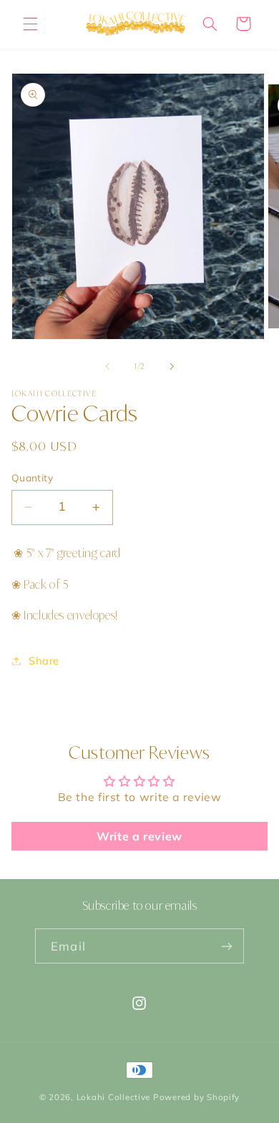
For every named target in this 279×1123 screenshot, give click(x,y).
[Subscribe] (226, 945)
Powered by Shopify (196, 1097)
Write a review (139, 836)
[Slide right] (171, 367)
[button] (30, 23)
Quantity (32, 477)
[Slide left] (107, 367)
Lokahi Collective (114, 1097)
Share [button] (44, 660)
